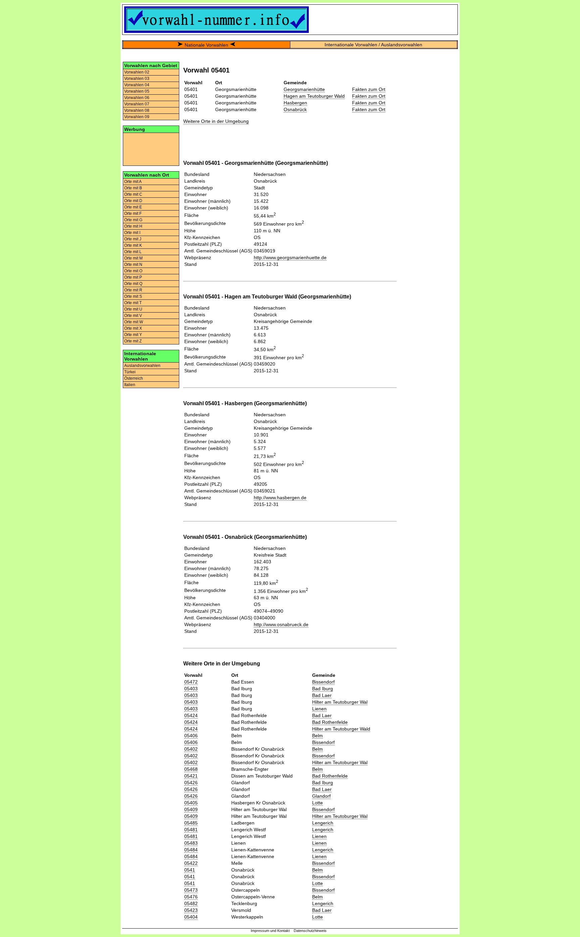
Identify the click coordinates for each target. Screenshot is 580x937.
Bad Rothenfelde (330, 722)
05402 (191, 749)
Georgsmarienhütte (304, 89)
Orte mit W (133, 322)
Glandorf (321, 796)
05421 (191, 776)
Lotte (317, 802)
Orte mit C (133, 194)
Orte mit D (133, 200)
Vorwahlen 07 (136, 104)
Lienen (319, 708)
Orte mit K (133, 245)
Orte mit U (133, 309)
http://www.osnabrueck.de (281, 624)
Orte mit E (133, 207)
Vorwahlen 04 (136, 85)
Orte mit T (133, 302)
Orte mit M (133, 258)
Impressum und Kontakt (270, 931)
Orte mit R (133, 290)
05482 (191, 903)
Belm (317, 735)
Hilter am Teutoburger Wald (341, 729)
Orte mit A (133, 181)
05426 (191, 782)
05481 (191, 829)
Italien (129, 384)
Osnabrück (295, 109)
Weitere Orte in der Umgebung (216, 121)
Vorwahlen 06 (136, 97)
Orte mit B (133, 188)
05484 (191, 849)
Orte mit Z (133, 341)
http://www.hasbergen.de (280, 497)
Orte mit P (133, 277)
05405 (191, 802)
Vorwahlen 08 (136, 110)
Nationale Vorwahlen (206, 45)
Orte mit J (132, 239)
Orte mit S (133, 296)
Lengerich (322, 823)
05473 (191, 890)
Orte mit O (133, 271)
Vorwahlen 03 (136, 78)
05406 (191, 735)
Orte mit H (133, 226)
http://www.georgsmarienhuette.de (290, 257)
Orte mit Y (133, 334)
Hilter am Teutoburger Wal (340, 702)
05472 (191, 682)
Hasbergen (295, 102)
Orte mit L (133, 251)
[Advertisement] (151, 149)
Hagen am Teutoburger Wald (314, 96)
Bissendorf (323, 682)
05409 (191, 809)
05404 (191, 917)
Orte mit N (133, 264)
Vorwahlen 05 (136, 91)
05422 (191, 863)
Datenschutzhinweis (310, 931)
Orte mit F (133, 213)
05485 (191, 823)
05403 (191, 688)
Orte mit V (133, 315)
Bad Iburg (322, 688)
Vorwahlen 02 (136, 72)
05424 (191, 715)
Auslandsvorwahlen (142, 365)
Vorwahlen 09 (136, 116)
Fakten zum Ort (368, 89)
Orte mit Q (133, 283)
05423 (191, 910)
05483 (191, 843)
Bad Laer (322, 695)
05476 (191, 896)
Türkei (130, 372)
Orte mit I (132, 232)
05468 (191, 769)
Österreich (133, 378)
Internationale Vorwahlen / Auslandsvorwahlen (373, 44)
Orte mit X (133, 328)
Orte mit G (133, 220)
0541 (189, 870)
